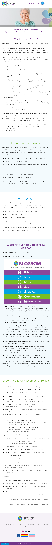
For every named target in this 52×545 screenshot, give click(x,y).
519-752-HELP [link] (33, 4)
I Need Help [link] (25, 524)
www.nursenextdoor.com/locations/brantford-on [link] (18, 443)
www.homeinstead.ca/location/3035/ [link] (39, 438)
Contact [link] (26, 526)
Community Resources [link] (10, 348)
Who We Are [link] (8, 524)
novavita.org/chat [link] (9, 352)
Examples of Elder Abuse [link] (21, 29)
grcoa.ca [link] (37, 414)
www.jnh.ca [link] (27, 435)
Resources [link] (45, 524)
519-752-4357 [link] (11, 128)
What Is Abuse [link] (28, 183)
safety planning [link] (40, 346)
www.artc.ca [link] (41, 396)
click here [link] (16, 131)
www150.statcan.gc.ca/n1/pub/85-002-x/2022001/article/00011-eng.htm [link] (28, 504)
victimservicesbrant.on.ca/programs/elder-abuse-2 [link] (18, 406)
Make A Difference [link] (35, 524)
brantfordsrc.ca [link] (38, 449)
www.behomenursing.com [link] (31, 446)
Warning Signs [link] (34, 29)
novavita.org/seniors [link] (38, 387)
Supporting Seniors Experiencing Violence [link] (17, 32)
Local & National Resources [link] (39, 32)
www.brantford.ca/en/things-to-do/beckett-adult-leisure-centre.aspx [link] (23, 401)
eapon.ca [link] (25, 462)
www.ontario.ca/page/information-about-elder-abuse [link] (33, 483)
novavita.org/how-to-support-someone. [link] (32, 366)
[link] (50, 14)
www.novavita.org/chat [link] (30, 392)
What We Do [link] (17, 524)
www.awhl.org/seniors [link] (38, 452)
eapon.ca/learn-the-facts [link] (30, 480)
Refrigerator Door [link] (31, 348)
